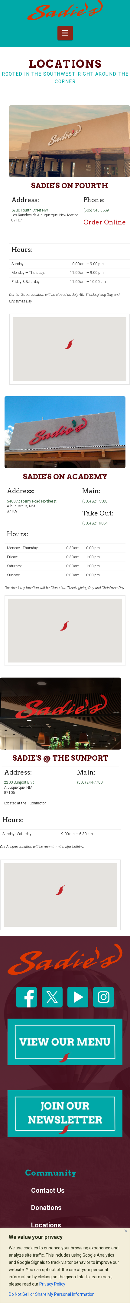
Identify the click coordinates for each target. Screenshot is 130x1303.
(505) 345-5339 (96, 210)
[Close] (126, 1230)
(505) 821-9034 (95, 523)
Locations (46, 1225)
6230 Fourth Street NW (29, 210)
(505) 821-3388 (95, 501)
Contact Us (48, 1190)
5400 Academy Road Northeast (32, 501)
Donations (46, 1208)
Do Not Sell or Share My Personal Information (52, 1294)
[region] (65, 1265)
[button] (65, 33)
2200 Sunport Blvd (19, 782)
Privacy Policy (52, 1284)
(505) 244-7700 (89, 782)
